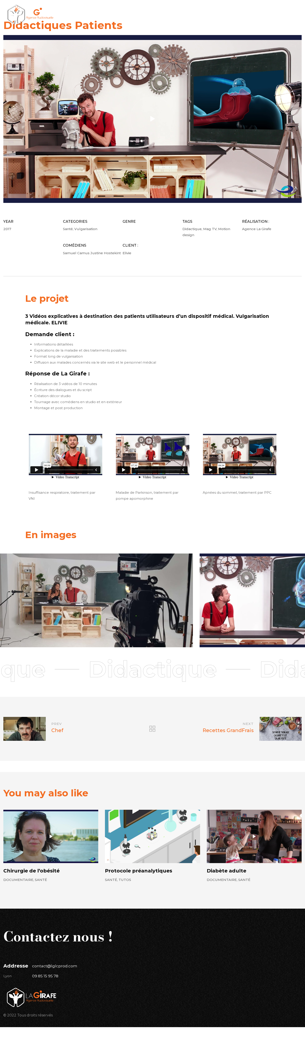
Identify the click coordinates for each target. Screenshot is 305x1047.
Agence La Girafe (256, 229)
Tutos (125, 880)
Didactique (192, 229)
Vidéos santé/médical (185, 8)
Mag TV (210, 229)
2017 (7, 229)
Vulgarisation (85, 229)
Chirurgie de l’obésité (31, 871)
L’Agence (144, 8)
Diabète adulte (226, 871)
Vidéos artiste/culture (134, 19)
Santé (68, 229)
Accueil (118, 8)
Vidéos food (230, 8)
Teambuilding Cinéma (190, 19)
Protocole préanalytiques (138, 871)
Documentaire (18, 880)
